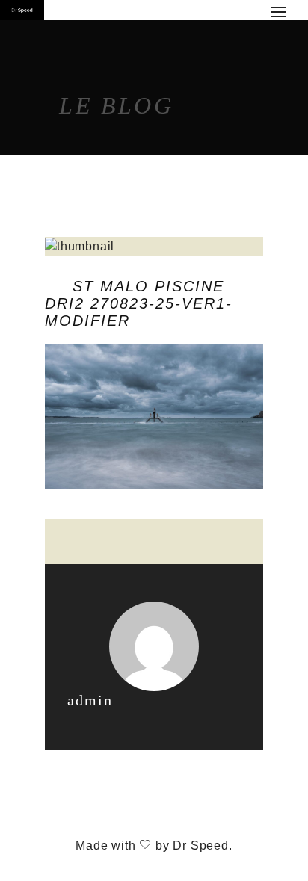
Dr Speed (200, 845)
